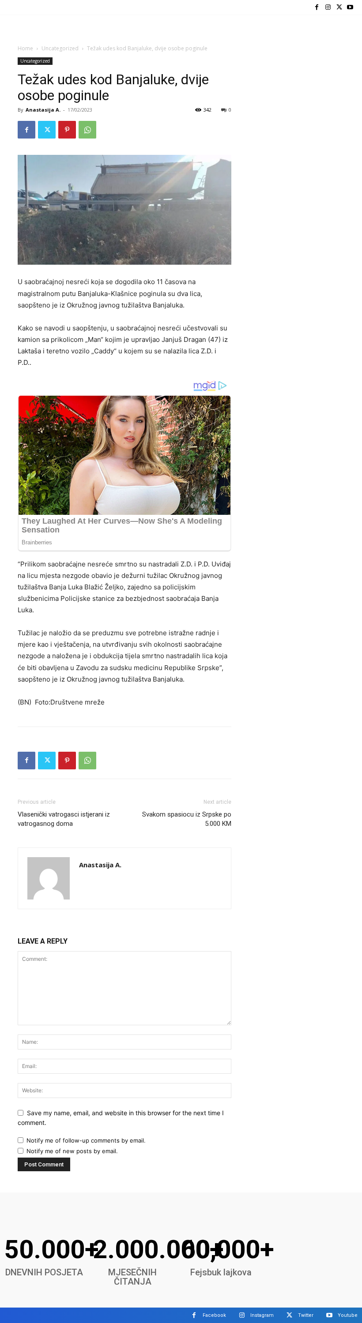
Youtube (348, 1315)
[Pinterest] (67, 130)
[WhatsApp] (87, 130)
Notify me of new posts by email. (72, 1150)
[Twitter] (339, 7)
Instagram (262, 1315)
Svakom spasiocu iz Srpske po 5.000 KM (186, 819)
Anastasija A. (43, 109)
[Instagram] (327, 7)
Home (25, 48)
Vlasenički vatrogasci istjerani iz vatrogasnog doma (64, 819)
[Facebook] (316, 7)
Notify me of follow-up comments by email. (86, 1140)
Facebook (214, 1315)
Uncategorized (60, 48)
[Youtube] (350, 7)
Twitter (305, 1315)
